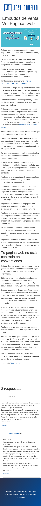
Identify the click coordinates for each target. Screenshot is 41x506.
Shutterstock (15, 363)
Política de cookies (11, 494)
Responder (4, 425)
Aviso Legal (31, 492)
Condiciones (20, 497)
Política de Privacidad (28, 494)
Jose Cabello (14, 433)
